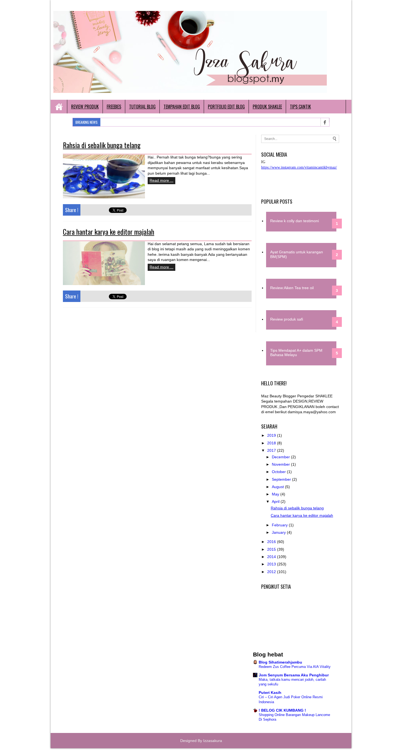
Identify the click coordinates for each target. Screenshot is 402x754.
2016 (272, 541)
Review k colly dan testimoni (294, 221)
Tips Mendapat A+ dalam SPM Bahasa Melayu (296, 352)
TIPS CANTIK (300, 106)
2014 (272, 557)
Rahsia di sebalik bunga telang (102, 145)
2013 (272, 564)
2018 (272, 443)
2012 (272, 572)
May (276, 494)
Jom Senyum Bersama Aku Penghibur (294, 675)
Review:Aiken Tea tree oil (292, 288)
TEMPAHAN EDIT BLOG (182, 106)
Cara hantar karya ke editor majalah (108, 232)
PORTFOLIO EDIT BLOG (226, 106)
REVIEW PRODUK (85, 106)
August (278, 487)
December (281, 457)
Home (59, 106)
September (282, 479)
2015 (272, 549)
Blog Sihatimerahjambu (280, 662)
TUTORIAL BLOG (142, 106)
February (280, 525)
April (276, 501)
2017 (272, 450)
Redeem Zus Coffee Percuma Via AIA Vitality (295, 667)
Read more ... (161, 180)
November (281, 464)
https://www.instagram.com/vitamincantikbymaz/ (299, 167)
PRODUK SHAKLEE (267, 106)
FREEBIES (114, 106)
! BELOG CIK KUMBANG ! (282, 710)
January (279, 532)
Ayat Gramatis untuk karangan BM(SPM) (296, 254)
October (279, 472)
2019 (272, 435)
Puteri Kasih (270, 692)
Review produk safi (286, 319)
